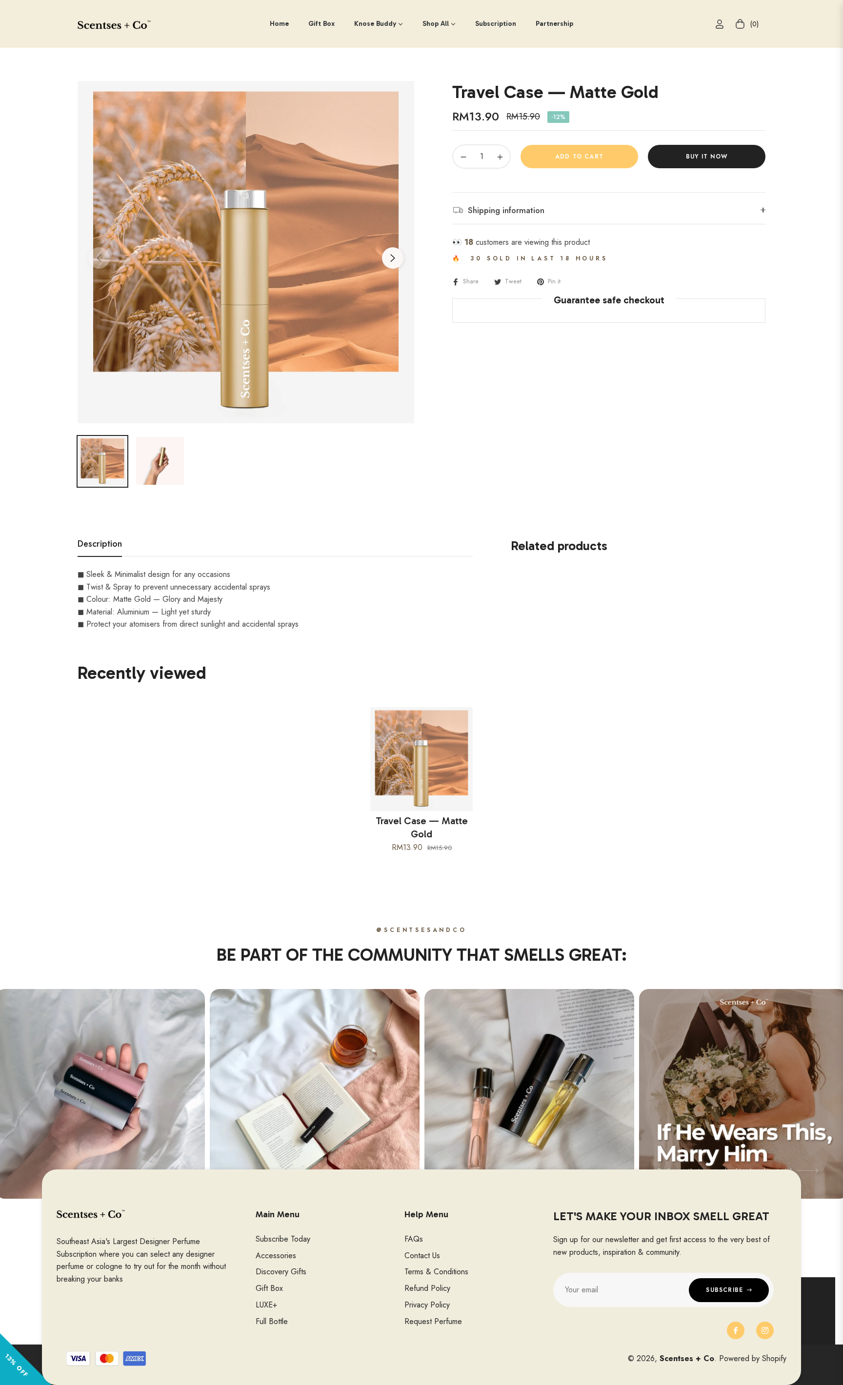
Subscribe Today (283, 1239)
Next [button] (392, 258)
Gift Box (269, 1288)
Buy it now (706, 156)
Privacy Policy (427, 1304)
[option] (246, 252)
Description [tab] (100, 544)
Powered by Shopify (752, 1358)
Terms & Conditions (436, 1271)
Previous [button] (99, 258)
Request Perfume (433, 1321)
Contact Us (422, 1255)
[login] (719, 24)
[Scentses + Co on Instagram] (765, 1330)
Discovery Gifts (281, 1271)
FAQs (413, 1239)
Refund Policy (427, 1288)
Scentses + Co (687, 1358)
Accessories (276, 1255)
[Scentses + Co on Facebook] (735, 1330)
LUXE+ (266, 1304)
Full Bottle (272, 1321)
